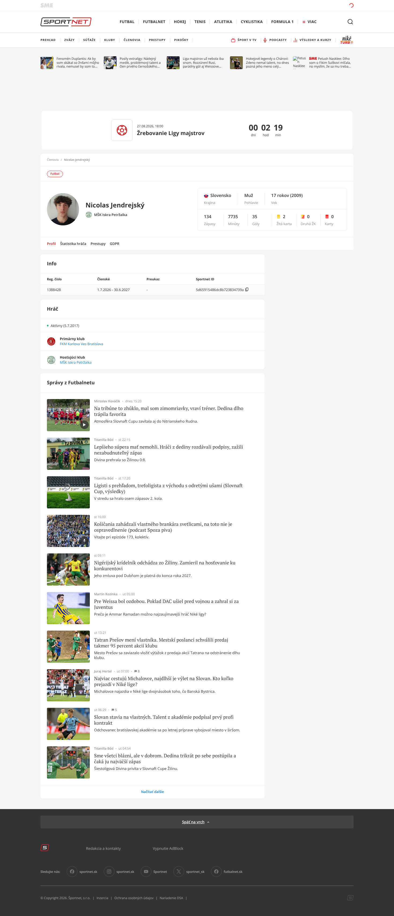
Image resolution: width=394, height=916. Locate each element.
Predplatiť (312, 5)
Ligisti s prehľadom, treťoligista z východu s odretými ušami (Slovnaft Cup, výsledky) (168, 488)
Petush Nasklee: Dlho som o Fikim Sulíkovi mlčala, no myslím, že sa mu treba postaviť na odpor (330, 62)
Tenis (200, 21)
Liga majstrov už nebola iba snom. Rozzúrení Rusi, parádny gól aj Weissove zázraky (203, 62)
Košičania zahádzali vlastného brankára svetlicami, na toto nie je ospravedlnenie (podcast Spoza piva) (163, 527)
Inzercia (102, 898)
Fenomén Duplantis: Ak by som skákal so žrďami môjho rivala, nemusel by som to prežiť (78, 62)
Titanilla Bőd (103, 440)
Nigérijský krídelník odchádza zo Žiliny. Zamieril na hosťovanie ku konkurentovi (164, 565)
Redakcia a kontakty (103, 848)
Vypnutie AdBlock (168, 848)
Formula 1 (282, 21)
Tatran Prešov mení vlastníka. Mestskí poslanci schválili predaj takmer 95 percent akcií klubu (161, 643)
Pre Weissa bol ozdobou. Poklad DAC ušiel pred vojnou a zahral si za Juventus (166, 604)
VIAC (312, 21)
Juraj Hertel (103, 671)
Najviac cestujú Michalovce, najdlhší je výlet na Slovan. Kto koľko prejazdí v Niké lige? (163, 681)
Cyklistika (252, 21)
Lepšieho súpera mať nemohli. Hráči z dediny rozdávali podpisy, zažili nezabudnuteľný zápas (168, 450)
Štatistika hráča (73, 243)
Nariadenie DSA (171, 898)
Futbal (127, 21)
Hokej (180, 21)
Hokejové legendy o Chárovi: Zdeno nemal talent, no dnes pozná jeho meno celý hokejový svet (267, 62)
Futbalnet (154, 21)
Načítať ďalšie (152, 791)
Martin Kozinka (106, 594)
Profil (51, 243)
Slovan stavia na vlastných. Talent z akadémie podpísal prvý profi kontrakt (163, 720)
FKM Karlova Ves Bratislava (81, 344)
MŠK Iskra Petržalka (110, 215)
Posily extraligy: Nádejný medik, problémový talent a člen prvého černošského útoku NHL (140, 62)
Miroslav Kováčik (107, 401)
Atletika (223, 21)
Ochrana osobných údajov (134, 898)
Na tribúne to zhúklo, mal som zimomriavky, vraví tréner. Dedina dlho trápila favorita (168, 411)
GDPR (114, 243)
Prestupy (98, 243)
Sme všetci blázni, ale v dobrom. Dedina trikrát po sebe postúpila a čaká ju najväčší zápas (165, 758)
